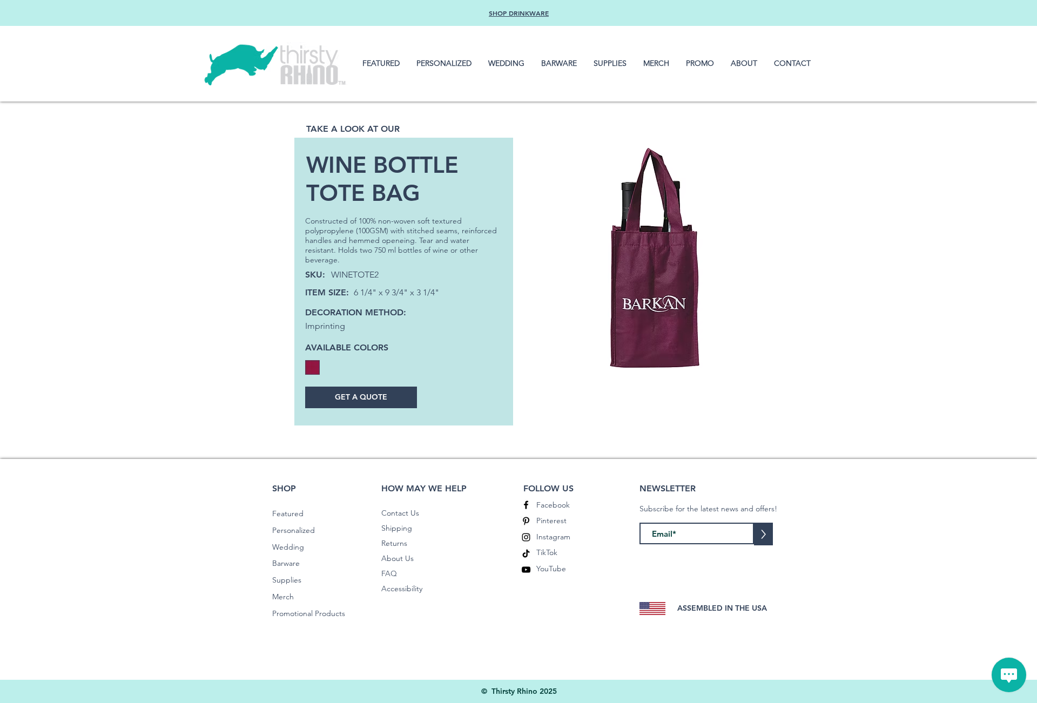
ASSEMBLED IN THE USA (722, 608)
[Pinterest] (526, 521)
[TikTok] (526, 553)
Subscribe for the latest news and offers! (708, 508)
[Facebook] (526, 504)
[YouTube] (526, 569)
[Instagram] (526, 537)
